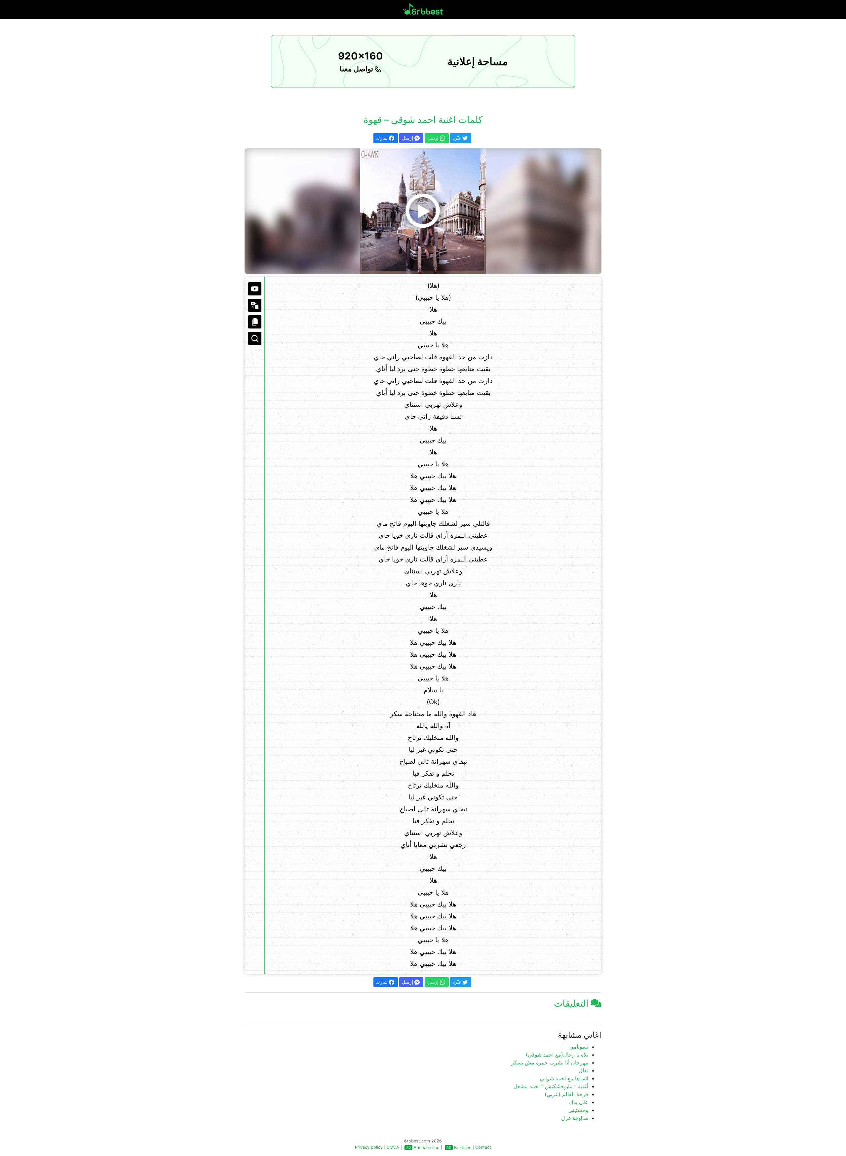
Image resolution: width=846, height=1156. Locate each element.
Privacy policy (369, 1147)
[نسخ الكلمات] (254, 321)
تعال (583, 1070)
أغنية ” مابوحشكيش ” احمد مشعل (551, 1086)
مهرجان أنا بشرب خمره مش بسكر (549, 1062)
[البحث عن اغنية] (254, 338)
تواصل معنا (357, 68)
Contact (483, 1147)
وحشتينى (578, 1110)
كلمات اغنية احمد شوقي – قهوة (423, 119)
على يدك (578, 1102)
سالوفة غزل (574, 1118)
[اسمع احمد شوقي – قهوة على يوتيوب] (423, 211)
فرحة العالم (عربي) (566, 1094)
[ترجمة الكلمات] (254, 305)
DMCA (393, 1147)
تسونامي (578, 1046)
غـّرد (457, 138)
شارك (382, 138)
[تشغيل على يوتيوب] (254, 288)
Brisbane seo (427, 1147)
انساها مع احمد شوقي (564, 1078)
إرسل (408, 138)
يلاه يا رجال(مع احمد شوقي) (557, 1054)
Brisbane (462, 1147)
